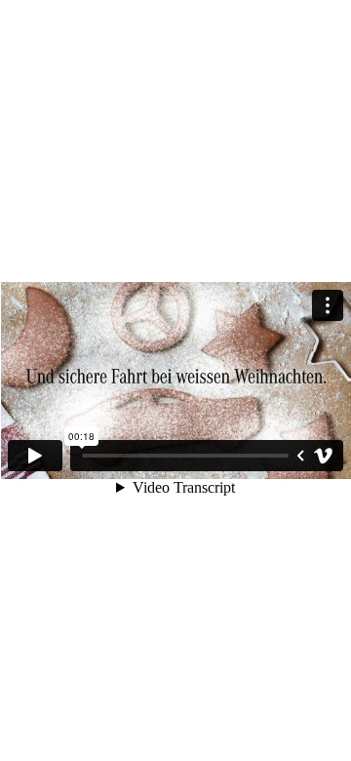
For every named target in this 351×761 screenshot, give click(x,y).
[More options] (327, 305)
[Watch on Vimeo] (323, 455)
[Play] (35, 455)
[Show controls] (300, 455)
